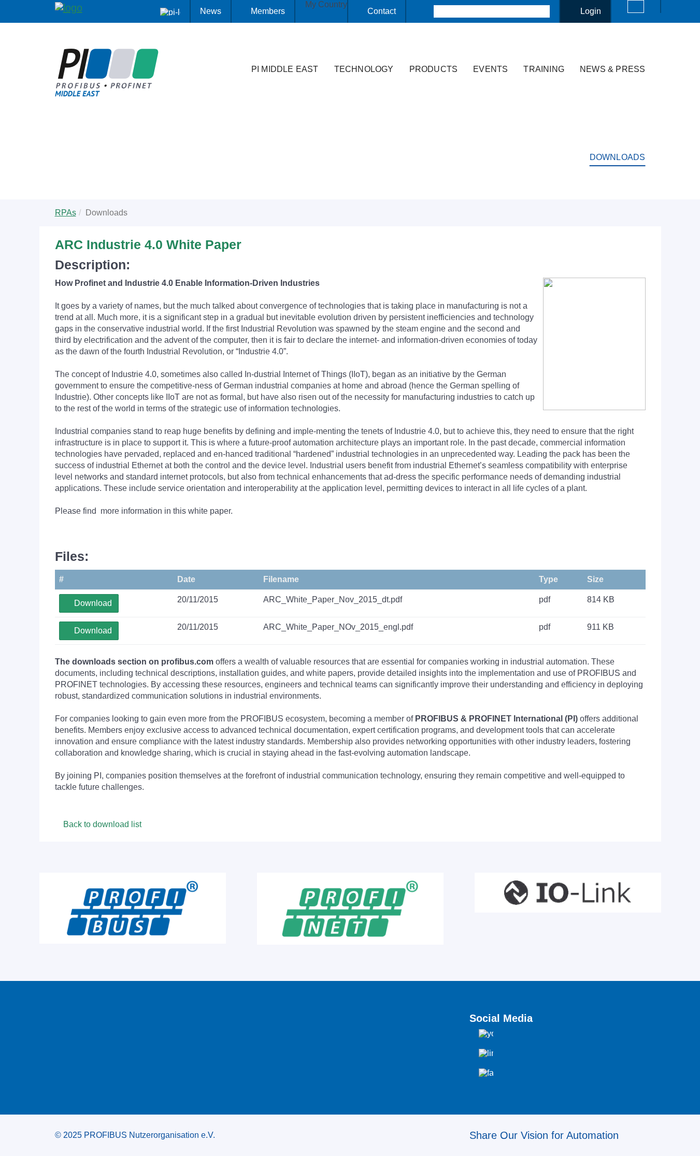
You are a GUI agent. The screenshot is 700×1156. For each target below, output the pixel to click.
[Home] (233, 48)
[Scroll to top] (686, 1140)
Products (433, 69)
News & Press (612, 69)
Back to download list (101, 824)
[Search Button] (425, 11)
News (210, 11)
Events (490, 69)
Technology (364, 69)
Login (590, 11)
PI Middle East (285, 69)
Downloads (618, 157)
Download (92, 603)
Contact (381, 11)
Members (268, 11)
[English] (635, 6)
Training (543, 69)
